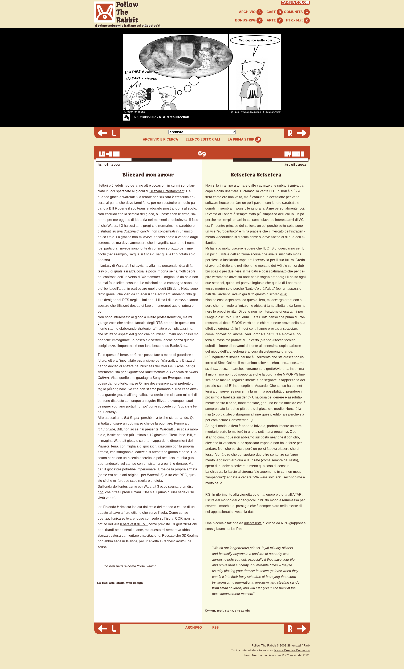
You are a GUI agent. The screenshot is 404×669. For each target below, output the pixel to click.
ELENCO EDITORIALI (203, 139)
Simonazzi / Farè (298, 645)
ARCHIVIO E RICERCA (160, 139)
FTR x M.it (295, 20)
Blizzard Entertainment (167, 191)
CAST (271, 12)
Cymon (210, 610)
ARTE (272, 20)
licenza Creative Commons (292, 650)
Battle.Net (177, 346)
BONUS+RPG (245, 20)
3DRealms (190, 535)
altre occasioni (155, 185)
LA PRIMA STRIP (241, 139)
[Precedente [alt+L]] (107, 133)
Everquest (175, 378)
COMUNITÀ (294, 12)
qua (283, 294)
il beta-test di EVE (134, 524)
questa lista (253, 523)
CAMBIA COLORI (295, 2)
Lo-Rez (102, 582)
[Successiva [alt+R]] (297, 133)
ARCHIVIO (247, 12)
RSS (215, 627)
